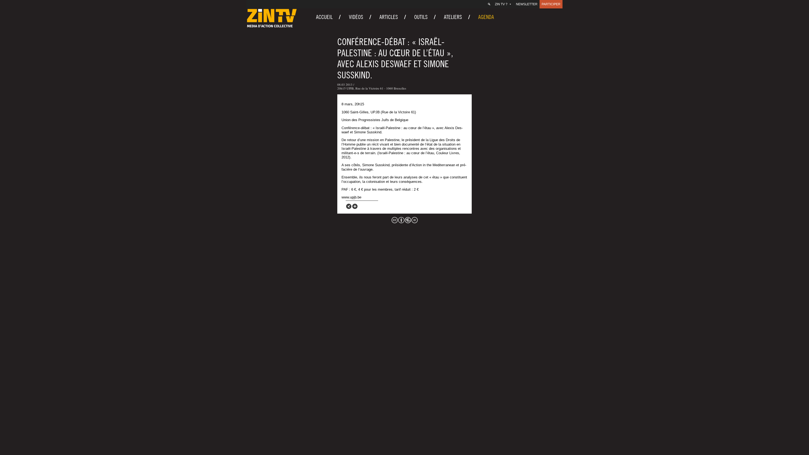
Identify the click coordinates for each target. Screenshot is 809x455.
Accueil (324, 17)
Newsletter (526, 4)
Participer (551, 4)
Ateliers (453, 17)
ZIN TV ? (501, 4)
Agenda (486, 17)
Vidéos (356, 17)
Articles (388, 17)
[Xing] (348, 206)
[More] (355, 206)
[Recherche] (489, 4)
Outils (421, 17)
